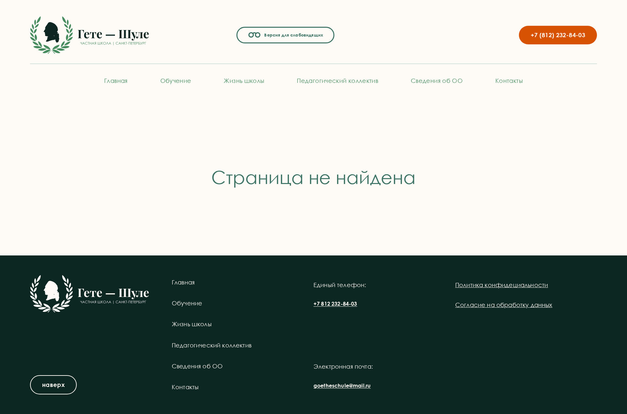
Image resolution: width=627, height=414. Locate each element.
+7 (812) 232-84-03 (558, 34)
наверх (53, 384)
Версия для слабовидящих (292, 35)
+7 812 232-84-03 (335, 303)
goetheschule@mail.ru (342, 385)
